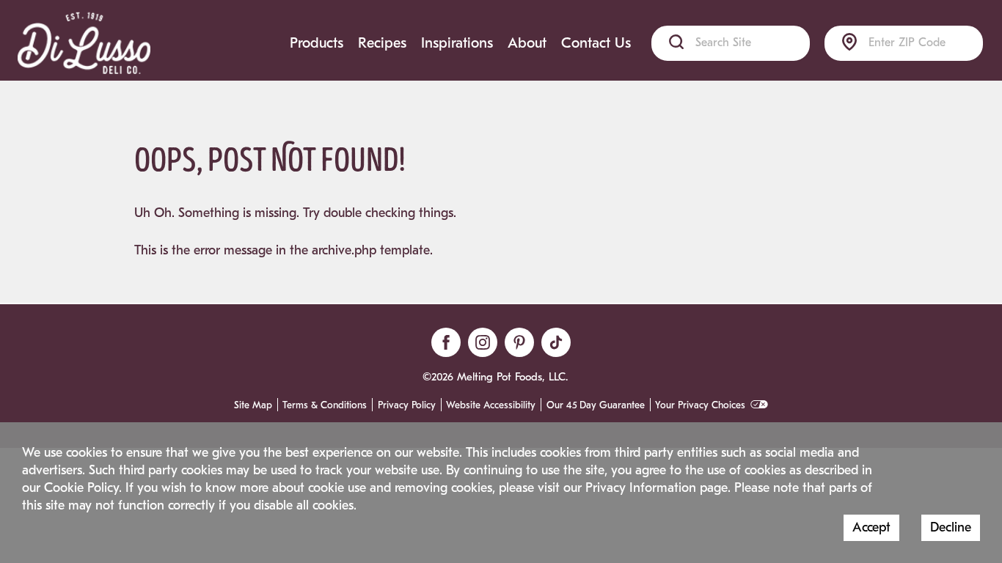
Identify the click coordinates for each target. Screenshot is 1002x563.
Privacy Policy (407, 405)
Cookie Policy (81, 488)
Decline (950, 527)
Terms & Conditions (324, 405)
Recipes (382, 42)
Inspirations (457, 42)
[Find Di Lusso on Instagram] (482, 342)
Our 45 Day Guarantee (595, 405)
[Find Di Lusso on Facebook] (446, 342)
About (527, 42)
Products (316, 42)
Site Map (253, 405)
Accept (871, 527)
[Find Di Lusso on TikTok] (556, 342)
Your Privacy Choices (700, 405)
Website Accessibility (490, 405)
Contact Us (596, 42)
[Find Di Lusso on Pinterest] (519, 342)
